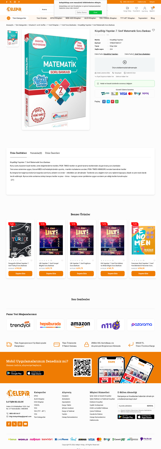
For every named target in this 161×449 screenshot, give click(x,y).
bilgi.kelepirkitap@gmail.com (20, 416)
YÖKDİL (37, 405)
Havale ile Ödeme (96, 414)
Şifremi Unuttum (68, 408)
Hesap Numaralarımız (70, 417)
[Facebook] (8, 423)
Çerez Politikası (95, 411)
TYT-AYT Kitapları (127, 18)
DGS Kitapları (39, 402)
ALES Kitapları (90, 18)
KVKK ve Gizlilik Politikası (99, 408)
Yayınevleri (142, 18)
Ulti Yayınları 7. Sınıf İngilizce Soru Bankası (80, 264)
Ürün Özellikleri (18, 153)
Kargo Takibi (66, 405)
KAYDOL (150, 406)
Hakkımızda (142, 2)
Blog (153, 18)
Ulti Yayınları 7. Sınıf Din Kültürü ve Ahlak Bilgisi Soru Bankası (112, 264)
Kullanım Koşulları (96, 402)
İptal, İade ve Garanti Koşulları (100, 396)
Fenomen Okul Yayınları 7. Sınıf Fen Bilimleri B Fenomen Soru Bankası (142, 264)
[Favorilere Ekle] (153, 30)
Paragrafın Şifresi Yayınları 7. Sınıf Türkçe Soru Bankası (18, 264)
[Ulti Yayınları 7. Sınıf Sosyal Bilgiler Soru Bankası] (51, 240)
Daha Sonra (82, 12)
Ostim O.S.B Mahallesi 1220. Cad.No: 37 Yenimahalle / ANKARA (18, 408)
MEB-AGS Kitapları (73, 18)
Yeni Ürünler (42, 18)
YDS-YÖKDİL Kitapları (108, 18)
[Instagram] (19, 423)
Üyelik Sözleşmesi (96, 405)
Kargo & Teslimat (68, 411)
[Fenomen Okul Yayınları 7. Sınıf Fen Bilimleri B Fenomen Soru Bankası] (143, 240)
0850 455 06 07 (14, 413)
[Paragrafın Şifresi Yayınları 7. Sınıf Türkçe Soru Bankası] (20, 240)
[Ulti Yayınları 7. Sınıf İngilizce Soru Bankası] (82, 240)
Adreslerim (66, 399)
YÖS (35, 414)
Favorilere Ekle (31, 260)
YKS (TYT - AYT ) (40, 411)
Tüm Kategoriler (39, 417)
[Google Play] (126, 417)
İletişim (152, 2)
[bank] (80, 439)
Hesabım (65, 396)
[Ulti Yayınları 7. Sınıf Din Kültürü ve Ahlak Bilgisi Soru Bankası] (113, 240)
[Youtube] (25, 423)
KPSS (36, 396)
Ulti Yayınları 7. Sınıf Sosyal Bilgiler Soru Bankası (48, 264)
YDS (35, 408)
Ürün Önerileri (52, 153)
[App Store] (145, 417)
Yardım (64, 414)
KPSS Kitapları (56, 18)
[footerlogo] (18, 393)
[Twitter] (14, 423)
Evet (95, 12)
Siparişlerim (66, 402)
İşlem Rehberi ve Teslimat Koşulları (102, 399)
